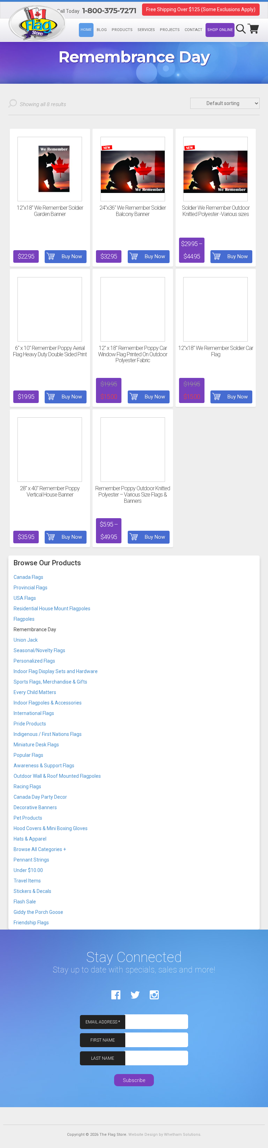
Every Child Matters (35, 692)
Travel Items (27, 881)
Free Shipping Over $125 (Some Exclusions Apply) (200, 9)
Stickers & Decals (32, 891)
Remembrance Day (35, 629)
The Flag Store (8, 11)
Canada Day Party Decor (40, 797)
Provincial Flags (30, 587)
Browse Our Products (47, 563)
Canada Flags (28, 577)
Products (122, 30)
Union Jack (26, 640)
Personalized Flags (34, 661)
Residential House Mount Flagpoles (52, 608)
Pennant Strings (31, 860)
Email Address (102, 1022)
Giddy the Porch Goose (38, 912)
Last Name (102, 1058)
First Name (102, 1040)
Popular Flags (28, 755)
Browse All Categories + (40, 849)
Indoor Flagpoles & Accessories (48, 703)
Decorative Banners (35, 807)
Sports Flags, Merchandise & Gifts (50, 682)
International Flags (34, 713)
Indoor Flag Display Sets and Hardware (56, 671)
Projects (170, 30)
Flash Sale (25, 901)
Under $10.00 (28, 870)
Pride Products (30, 723)
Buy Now (72, 256)
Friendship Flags (31, 922)
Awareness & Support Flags (44, 765)
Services (146, 30)
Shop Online (220, 30)
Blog (102, 30)
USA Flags (25, 598)
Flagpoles (24, 619)
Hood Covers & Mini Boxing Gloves (51, 828)
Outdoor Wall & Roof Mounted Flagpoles (57, 776)
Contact (193, 30)
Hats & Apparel (30, 839)
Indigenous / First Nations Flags (48, 734)
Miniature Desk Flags (36, 744)
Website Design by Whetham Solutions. (164, 1134)
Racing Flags (27, 786)
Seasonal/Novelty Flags (39, 650)
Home (86, 30)
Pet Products (28, 818)
